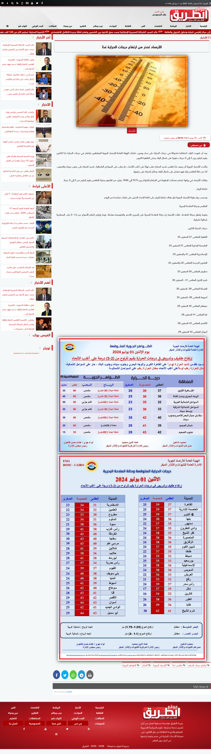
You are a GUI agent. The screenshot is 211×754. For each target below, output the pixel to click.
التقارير (83, 26)
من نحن (78, 723)
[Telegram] (81, 674)
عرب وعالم (98, 26)
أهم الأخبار (42, 282)
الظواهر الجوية (129, 665)
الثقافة (128, 26)
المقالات (53, 26)
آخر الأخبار (43, 36)
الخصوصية (34, 723)
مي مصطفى (196, 145)
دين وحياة (67, 26)
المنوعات (99, 723)
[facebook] (42, 3)
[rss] (17, 3)
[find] (12, 3)
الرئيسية (203, 26)
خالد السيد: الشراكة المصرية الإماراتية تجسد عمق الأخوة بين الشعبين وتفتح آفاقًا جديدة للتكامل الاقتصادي (130, 32)
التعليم (13, 718)
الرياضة (173, 26)
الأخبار (188, 26)
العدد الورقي (37, 26)
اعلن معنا (56, 723)
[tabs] (2, 3)
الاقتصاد (158, 26)
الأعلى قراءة (41, 185)
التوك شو (22, 26)
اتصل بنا (13, 723)
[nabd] (22, 3)
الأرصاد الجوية (160, 665)
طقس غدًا (177, 665)
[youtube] (32, 3)
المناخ (145, 665)
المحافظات (34, 718)
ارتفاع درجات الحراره (197, 665)
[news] (27, 3)
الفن (143, 26)
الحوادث (113, 26)
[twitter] (37, 3)
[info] (7, 3)
